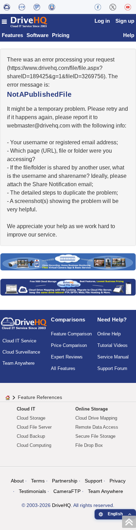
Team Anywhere (18, 363)
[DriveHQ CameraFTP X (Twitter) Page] (113, 7)
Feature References (40, 397)
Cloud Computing (34, 445)
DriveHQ (61, 505)
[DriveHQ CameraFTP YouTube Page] (128, 7)
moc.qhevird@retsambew (38, 126)
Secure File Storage (95, 436)
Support (93, 481)
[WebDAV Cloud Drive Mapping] (7, 7)
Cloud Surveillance (21, 352)
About (17, 481)
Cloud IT (26, 409)
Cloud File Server (34, 427)
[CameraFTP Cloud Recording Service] (37, 7)
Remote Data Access (96, 427)
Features (12, 35)
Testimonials (32, 491)
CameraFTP (67, 491)
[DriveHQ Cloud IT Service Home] (25, 22)
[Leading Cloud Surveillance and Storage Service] (68, 261)
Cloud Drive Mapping (96, 418)
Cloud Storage (31, 418)
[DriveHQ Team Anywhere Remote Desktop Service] (52, 7)
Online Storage (91, 409)
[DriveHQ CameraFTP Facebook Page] (98, 7)
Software (37, 35)
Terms (38, 481)
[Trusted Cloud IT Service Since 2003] (68, 287)
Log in (102, 21)
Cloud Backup (31, 436)
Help (128, 35)
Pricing (60, 35)
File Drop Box (89, 445)
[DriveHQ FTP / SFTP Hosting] (22, 7)
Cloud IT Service (19, 340)
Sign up (124, 21)
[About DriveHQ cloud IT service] (24, 326)
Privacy (117, 481)
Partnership (64, 481)
